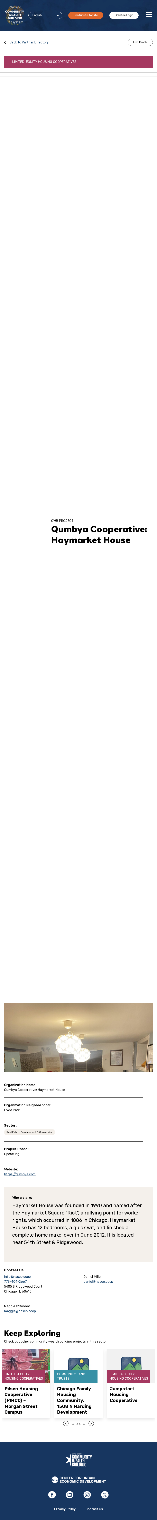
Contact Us (94, 1509)
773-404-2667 (15, 1282)
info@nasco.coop (17, 1277)
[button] (73, 1424)
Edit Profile (140, 42)
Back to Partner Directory (29, 42)
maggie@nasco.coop (20, 1311)
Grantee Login (124, 15)
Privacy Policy (65, 1509)
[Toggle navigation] (149, 15)
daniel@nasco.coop (98, 1282)
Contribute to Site (86, 15)
